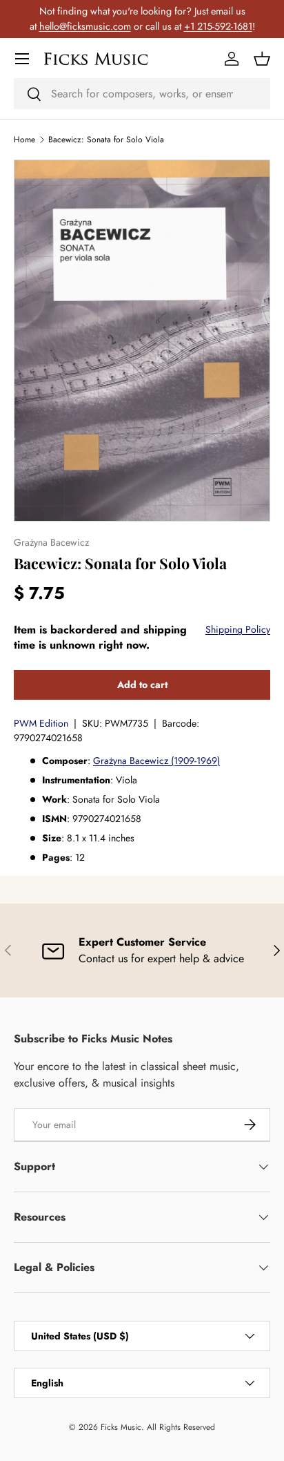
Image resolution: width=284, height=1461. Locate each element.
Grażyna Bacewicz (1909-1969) (156, 760)
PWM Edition (41, 723)
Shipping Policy (237, 629)
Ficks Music (121, 1427)
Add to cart (142, 684)
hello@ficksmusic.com (85, 26)
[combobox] (142, 93)
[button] (262, 59)
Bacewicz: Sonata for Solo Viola (106, 139)
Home (24, 139)
